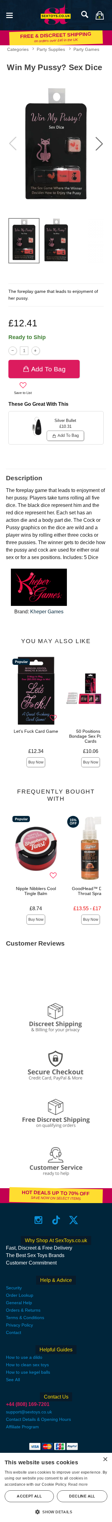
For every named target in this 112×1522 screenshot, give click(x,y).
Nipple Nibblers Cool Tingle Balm (36, 891)
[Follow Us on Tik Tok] (56, 1220)
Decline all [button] (82, 1496)
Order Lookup (19, 1295)
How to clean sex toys (27, 1365)
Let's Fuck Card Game (36, 731)
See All (13, 1379)
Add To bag (48, 369)
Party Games (86, 49)
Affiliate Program (22, 1427)
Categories (18, 49)
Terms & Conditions (25, 1317)
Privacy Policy (19, 1325)
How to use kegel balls (28, 1372)
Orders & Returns (23, 1310)
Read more (78, 1484)
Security (14, 1288)
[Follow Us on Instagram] (38, 1220)
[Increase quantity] (35, 351)
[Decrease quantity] (12, 351)
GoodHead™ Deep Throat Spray (91, 891)
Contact (13, 1332)
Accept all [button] (29, 1496)
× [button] (105, 1459)
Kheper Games (46, 612)
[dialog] (56, 1487)
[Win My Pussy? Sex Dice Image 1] (56, 144)
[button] (9, 14)
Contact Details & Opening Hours (38, 1419)
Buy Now (36, 762)
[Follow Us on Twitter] (73, 1220)
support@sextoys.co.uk (29, 1412)
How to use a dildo (24, 1357)
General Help (19, 1302)
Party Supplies (51, 49)
